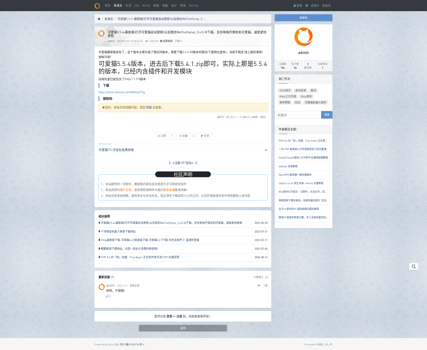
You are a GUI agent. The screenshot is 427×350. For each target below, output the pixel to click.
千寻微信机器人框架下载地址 (118, 231)
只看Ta (178, 40)
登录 (299, 5)
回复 (149, 107)
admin (111, 40)
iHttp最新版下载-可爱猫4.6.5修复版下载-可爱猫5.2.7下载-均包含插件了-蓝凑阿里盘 (150, 240)
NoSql (146, 5)
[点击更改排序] (267, 277)
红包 (297, 102)
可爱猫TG (105, 150)
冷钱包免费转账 (123, 150)
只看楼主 (258, 277)
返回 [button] (183, 328)
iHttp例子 (285, 90)
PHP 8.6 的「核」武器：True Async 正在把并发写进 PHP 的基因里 (140, 257)
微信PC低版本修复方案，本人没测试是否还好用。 (306, 217)
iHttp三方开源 (288, 96)
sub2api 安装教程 (288, 166)
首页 (108, 5)
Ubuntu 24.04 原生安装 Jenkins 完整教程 (301, 183)
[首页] (99, 19)
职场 (183, 5)
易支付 (326, 5)
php (136, 5)
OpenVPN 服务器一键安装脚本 (295, 174)
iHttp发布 (306, 96)
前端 (156, 5)
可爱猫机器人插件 (315, 102)
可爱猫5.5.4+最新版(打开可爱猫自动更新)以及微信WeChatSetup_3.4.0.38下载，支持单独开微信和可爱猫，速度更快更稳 (161, 19)
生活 (128, 5)
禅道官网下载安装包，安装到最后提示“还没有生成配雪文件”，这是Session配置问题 (324, 200)
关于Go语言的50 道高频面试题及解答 (299, 208)
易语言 (118, 5)
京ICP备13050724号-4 (132, 344)
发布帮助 (285, 102)
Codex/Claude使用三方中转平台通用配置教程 (303, 157)
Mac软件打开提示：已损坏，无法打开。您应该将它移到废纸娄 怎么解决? (318, 191)
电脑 (165, 5)
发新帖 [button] (304, 17)
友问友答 (300, 90)
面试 (313, 90)
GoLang (193, 5)
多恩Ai (315, 5)
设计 (174, 5)
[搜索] (413, 266)
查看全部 (134, 285)
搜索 (327, 114)
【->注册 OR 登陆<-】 (182, 163)
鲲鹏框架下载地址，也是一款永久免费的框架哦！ (130, 248)
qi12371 (110, 285)
